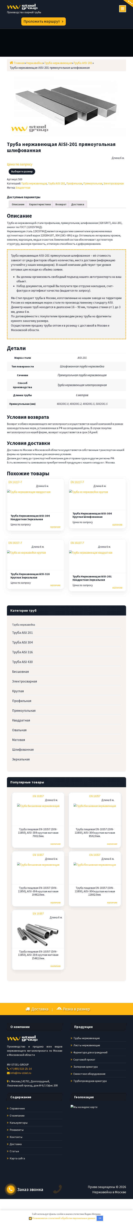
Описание (18, 204)
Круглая (18, 691)
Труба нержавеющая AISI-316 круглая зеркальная (30, 575)
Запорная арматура (85, 1066)
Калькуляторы (18, 1122)
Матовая (18, 740)
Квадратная (21, 720)
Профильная (74, 183)
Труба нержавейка (23, 624)
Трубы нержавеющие (86, 1038)
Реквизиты (16, 1129)
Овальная (19, 730)
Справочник (17, 1108)
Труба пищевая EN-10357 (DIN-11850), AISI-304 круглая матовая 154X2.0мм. (38, 955)
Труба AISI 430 (22, 662)
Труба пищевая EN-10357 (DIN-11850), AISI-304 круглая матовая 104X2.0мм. (38, 891)
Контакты (15, 1137)
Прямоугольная (92, 183)
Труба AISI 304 (22, 642)
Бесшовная (20, 671)
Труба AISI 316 (22, 652)
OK (100, 1218)
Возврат (60, 204)
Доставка (77, 204)
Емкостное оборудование (89, 1073)
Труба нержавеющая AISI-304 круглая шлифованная (92, 515)
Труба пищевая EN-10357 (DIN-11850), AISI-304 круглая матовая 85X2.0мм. (95, 833)
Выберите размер (22, 171)
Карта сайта (17, 1158)
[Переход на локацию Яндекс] (91, 1127)
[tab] (18, 204)
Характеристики (40, 204)
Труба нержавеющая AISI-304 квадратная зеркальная (30, 517)
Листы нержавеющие (86, 1045)
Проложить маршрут (42, 21)
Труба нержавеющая (34, 183)
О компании (16, 1115)
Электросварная (113, 183)
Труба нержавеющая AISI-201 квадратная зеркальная (92, 578)
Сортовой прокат (84, 1059)
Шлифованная (23, 749)
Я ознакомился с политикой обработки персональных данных (63, 1218)
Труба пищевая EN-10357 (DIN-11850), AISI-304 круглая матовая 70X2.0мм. (38, 833)
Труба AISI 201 (56, 183)
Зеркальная (21, 759)
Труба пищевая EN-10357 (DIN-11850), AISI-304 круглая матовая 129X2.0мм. (95, 891)
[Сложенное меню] (122, 8)
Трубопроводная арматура (90, 1081)
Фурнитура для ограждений (90, 1052)
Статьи (14, 1151)
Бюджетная (23, 187)
